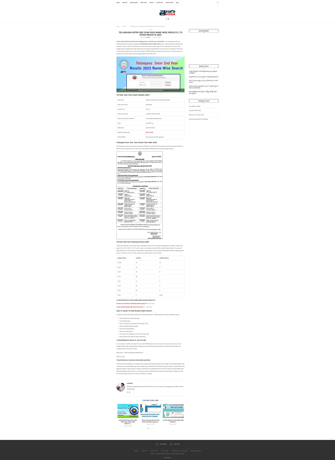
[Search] (218, 2)
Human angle (134, 2)
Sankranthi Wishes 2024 (195, 110)
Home (117, 26)
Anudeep (148, 37)
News (118, 2)
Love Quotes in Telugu (194, 106)
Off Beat (124, 2)
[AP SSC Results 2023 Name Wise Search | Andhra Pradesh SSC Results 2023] (173, 411)
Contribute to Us (154, 450)
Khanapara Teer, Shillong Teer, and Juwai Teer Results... (128, 421)
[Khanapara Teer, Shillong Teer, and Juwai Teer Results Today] (127, 411)
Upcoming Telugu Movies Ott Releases (198, 119)
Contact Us (144, 450)
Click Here (152, 303)
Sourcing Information (195, 450)
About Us (136, 450)
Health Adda (169, 2)
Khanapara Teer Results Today (196, 114)
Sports (152, 2)
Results (124, 26)
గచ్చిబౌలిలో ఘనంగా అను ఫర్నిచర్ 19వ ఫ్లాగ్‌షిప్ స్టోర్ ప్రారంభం (203, 76)
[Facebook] (166, 19)
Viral (177, 2)
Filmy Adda (143, 2)
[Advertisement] (204, 47)
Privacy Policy (165, 450)
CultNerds (181, 453)
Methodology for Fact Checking (179, 450)
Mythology (159, 2)
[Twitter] (168, 19)
